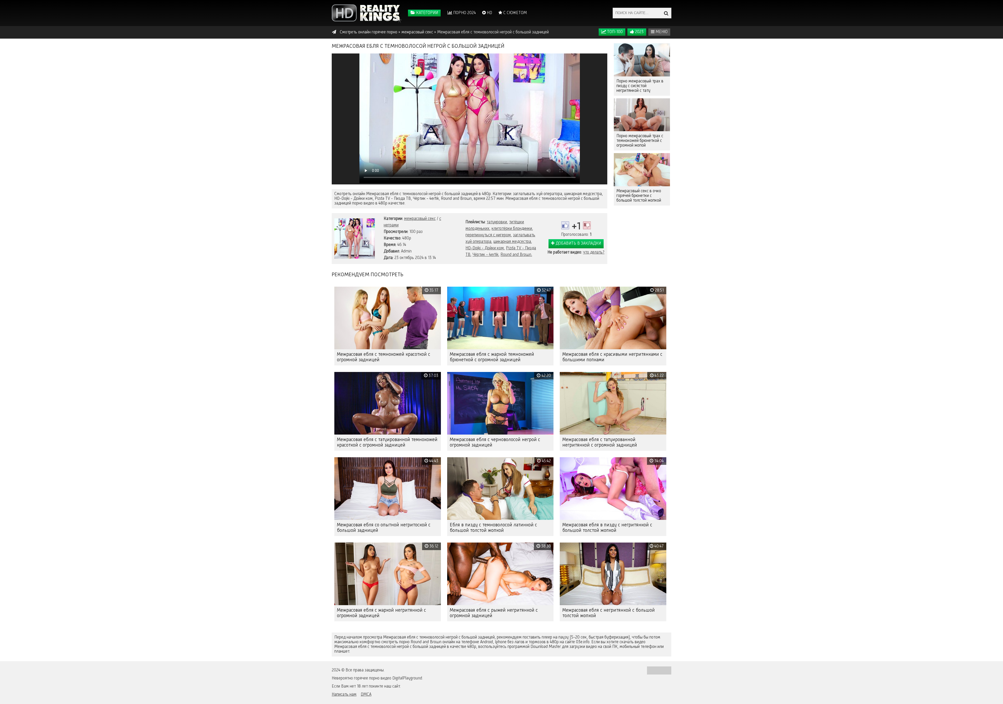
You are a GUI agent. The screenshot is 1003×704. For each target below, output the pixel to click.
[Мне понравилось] (565, 225)
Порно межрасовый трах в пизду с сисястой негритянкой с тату (639, 86)
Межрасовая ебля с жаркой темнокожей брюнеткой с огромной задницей (492, 357)
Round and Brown (515, 255)
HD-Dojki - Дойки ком (484, 248)
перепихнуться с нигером (488, 235)
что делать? (593, 252)
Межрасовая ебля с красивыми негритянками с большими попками (612, 357)
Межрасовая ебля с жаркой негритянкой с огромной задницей (381, 613)
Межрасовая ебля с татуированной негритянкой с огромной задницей (599, 442)
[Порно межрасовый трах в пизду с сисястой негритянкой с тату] (642, 59)
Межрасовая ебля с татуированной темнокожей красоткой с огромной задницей (387, 442)
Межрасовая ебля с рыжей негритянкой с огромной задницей (494, 613)
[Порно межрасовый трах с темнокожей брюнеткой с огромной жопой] (642, 114)
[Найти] (666, 13)
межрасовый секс (420, 219)
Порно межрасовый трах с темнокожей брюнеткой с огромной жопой (639, 141)
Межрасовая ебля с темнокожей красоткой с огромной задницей (383, 357)
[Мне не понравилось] (587, 225)
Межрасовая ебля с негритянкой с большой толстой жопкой (608, 613)
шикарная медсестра (512, 242)
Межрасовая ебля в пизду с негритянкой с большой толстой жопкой (607, 528)
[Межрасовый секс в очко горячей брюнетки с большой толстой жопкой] (642, 169)
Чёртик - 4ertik (485, 255)
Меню (661, 32)
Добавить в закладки (578, 244)
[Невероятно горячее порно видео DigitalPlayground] (367, 13)
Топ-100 (614, 32)
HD (489, 13)
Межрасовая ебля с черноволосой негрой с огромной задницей (495, 442)
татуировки (497, 222)
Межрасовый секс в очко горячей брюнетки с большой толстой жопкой (638, 196)
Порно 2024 (464, 13)
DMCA (366, 695)
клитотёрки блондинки (512, 229)
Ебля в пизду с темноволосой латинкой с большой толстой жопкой (493, 528)
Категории (426, 13)
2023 (639, 32)
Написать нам (344, 695)
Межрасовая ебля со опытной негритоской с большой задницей (383, 528)
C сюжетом (514, 13)
